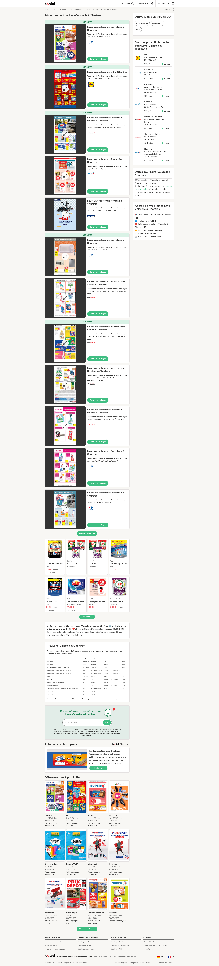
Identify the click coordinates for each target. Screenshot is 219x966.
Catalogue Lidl (83, 942)
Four (138, 29)
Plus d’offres (87, 617)
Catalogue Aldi (116, 949)
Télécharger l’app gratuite (55, 949)
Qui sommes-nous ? (53, 942)
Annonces (167, 9)
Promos (63, 9)
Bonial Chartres (51, 9)
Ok (106, 722)
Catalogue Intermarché (120, 945)
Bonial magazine (51, 945)
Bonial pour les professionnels (155, 945)
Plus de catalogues (87, 533)
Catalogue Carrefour (86, 949)
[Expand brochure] (65, 43)
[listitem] (55, 557)
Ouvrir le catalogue (98, 59)
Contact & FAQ (149, 942)
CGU (154, 963)
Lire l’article (98, 768)
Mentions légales (120, 963)
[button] (87, 41)
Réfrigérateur (142, 23)
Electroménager (75, 9)
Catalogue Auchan (118, 942)
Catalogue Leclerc (85, 945)
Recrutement (148, 949)
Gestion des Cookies (166, 963)
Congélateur (157, 23)
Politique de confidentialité (139, 963)
